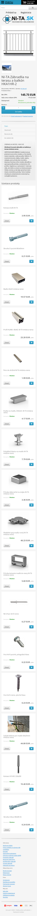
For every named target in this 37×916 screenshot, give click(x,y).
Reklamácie (6, 873)
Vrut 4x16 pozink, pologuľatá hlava (16, 654)
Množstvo (4, 104)
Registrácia (26, 12)
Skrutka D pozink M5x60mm (13, 248)
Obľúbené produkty (9, 895)
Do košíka (18, 112)
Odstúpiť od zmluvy (9, 865)
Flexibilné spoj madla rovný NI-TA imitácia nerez (15, 534)
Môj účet (5, 891)
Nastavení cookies (18, 912)
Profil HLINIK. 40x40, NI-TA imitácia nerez (18, 330)
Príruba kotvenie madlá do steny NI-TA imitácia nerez (17, 574)
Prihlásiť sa (11, 12)
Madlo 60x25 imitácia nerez (13, 289)
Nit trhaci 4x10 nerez (11, 614)
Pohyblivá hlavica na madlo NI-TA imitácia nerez (15, 452)
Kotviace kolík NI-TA (10, 208)
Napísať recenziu (28, 116)
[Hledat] (33, 8)
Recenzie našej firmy (9, 859)
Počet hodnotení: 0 (16, 116)
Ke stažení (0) (8, 138)
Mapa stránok (7, 875)
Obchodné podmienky (9, 853)
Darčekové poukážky (9, 882)
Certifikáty (6, 849)
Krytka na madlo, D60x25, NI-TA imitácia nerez (18, 412)
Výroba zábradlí (7, 863)
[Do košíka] (31, 220)
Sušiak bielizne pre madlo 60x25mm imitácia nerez (16, 737)
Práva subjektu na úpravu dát (11, 847)
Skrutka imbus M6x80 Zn (12, 817)
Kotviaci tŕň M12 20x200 (12, 776)
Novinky (5, 897)
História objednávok (9, 893)
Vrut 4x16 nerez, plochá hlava (14, 695)
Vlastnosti (7, 130)
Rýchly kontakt (7, 871)
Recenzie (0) (8, 134)
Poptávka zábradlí (8, 857)
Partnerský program (9, 884)
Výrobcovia (6, 880)
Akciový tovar (7, 886)
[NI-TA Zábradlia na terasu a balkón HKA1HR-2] (18, 43)
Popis (6, 126)
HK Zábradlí (24, 88)
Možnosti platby (8, 845)
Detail (7, 221)
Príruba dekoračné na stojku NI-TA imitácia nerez (16, 493)
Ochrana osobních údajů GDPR (12, 855)
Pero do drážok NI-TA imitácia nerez (16, 370)
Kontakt (5, 851)
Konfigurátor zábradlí (9, 861)
